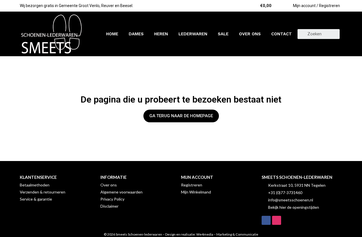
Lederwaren (192, 33)
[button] (181, 116)
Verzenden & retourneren (42, 192)
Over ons (250, 33)
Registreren (191, 184)
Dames (136, 33)
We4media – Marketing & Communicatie (227, 234)
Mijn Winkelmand (196, 192)
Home (112, 33)
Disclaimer (109, 206)
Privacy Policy (112, 199)
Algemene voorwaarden (121, 192)
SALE (223, 33)
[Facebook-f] (266, 220)
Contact (281, 33)
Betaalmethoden (34, 184)
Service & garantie (36, 199)
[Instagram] (276, 220)
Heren (161, 33)
